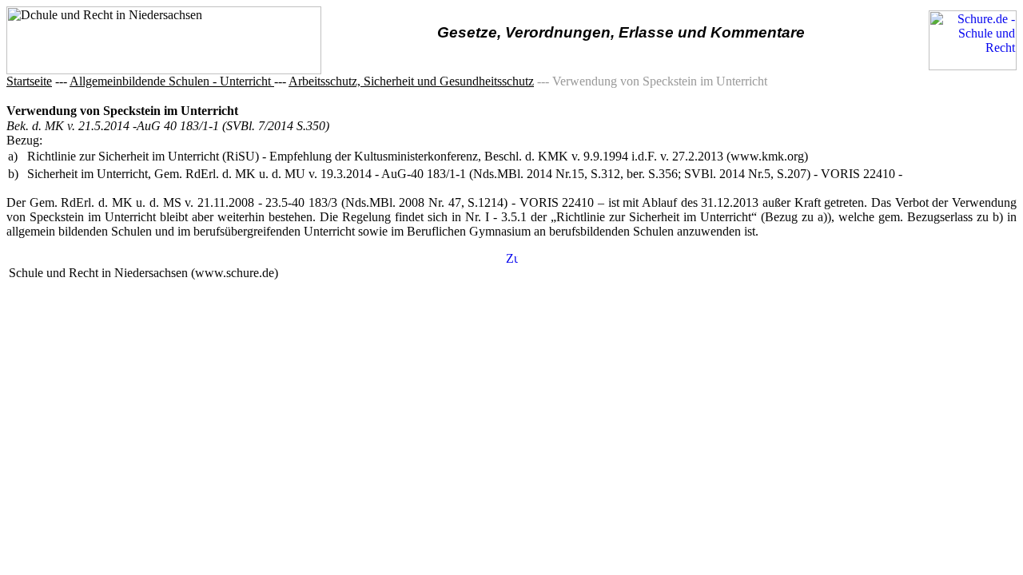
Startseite (29, 81)
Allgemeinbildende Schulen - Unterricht (172, 81)
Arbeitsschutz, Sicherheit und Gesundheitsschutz (411, 81)
